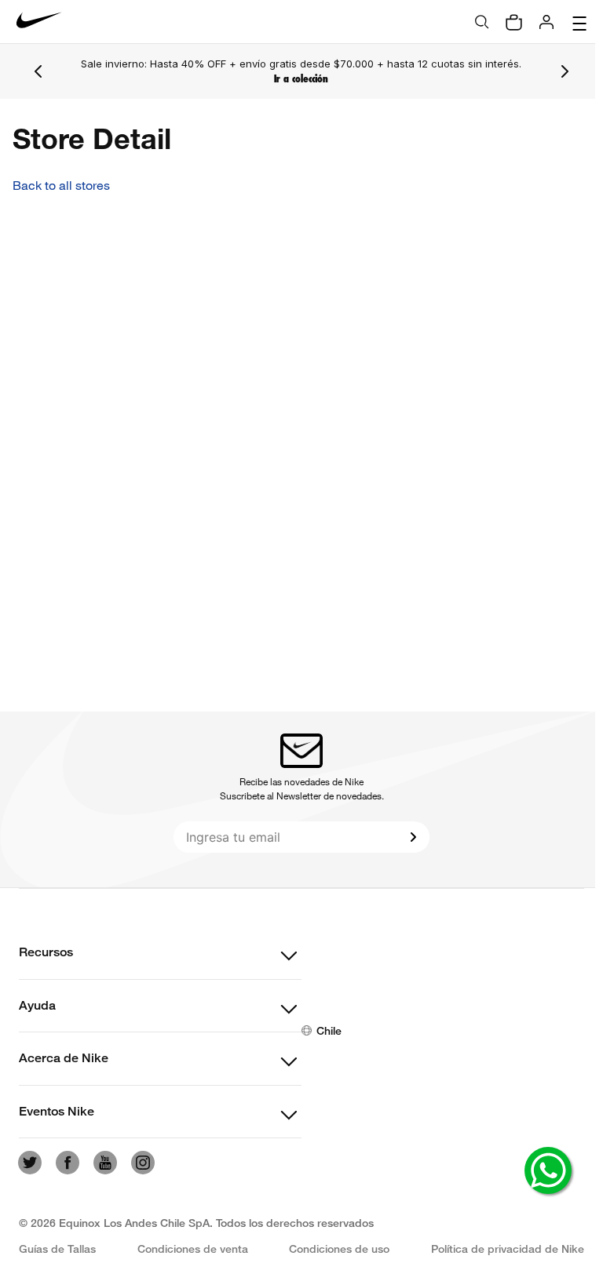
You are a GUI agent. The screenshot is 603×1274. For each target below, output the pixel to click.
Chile (325, 1030)
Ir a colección (297, 79)
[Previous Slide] (38, 71)
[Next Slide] (557, 71)
